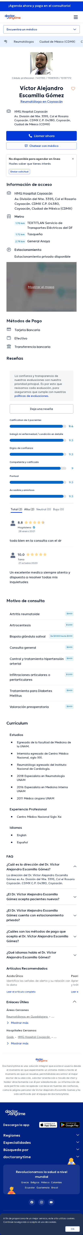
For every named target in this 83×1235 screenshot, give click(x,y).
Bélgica (35, 1182)
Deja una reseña (41, 409)
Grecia (25, 1182)
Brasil (54, 1187)
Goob (10, 1037)
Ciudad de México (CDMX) (57, 41)
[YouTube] (51, 1202)
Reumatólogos (24, 41)
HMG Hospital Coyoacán (34, 1037)
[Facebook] (32, 1202)
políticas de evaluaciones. (32, 396)
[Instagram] (41, 1202)
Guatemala (43, 1187)
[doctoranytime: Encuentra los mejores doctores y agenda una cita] (5, 41)
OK (73, 1228)
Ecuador (30, 1187)
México (45, 1182)
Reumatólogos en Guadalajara (27, 1016)
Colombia (56, 1182)
